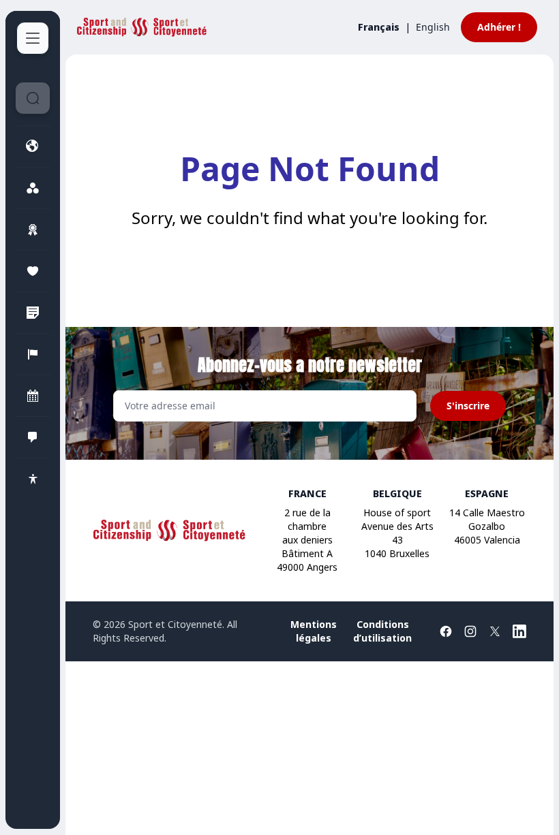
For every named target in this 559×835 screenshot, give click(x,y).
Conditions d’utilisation (382, 631)
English (433, 26)
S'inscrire (468, 405)
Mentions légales (313, 631)
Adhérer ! (499, 26)
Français (378, 26)
